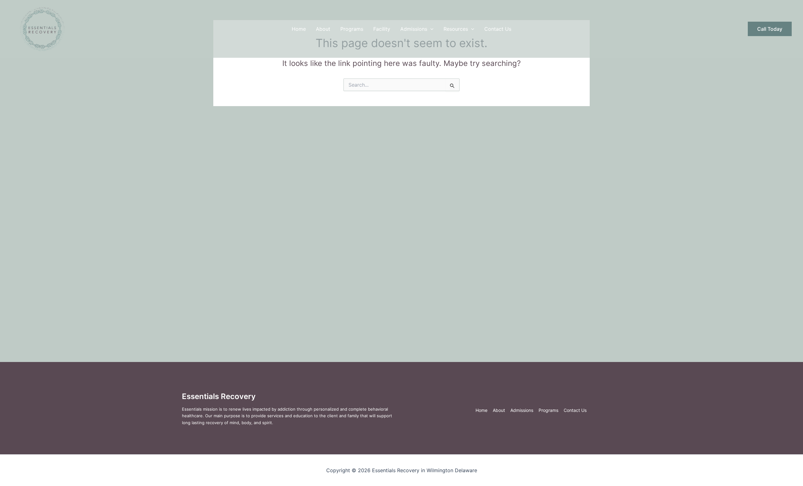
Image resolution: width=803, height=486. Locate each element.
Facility (381, 29)
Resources (456, 29)
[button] (430, 28)
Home (299, 29)
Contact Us (497, 29)
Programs (351, 29)
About (323, 29)
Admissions (413, 29)
